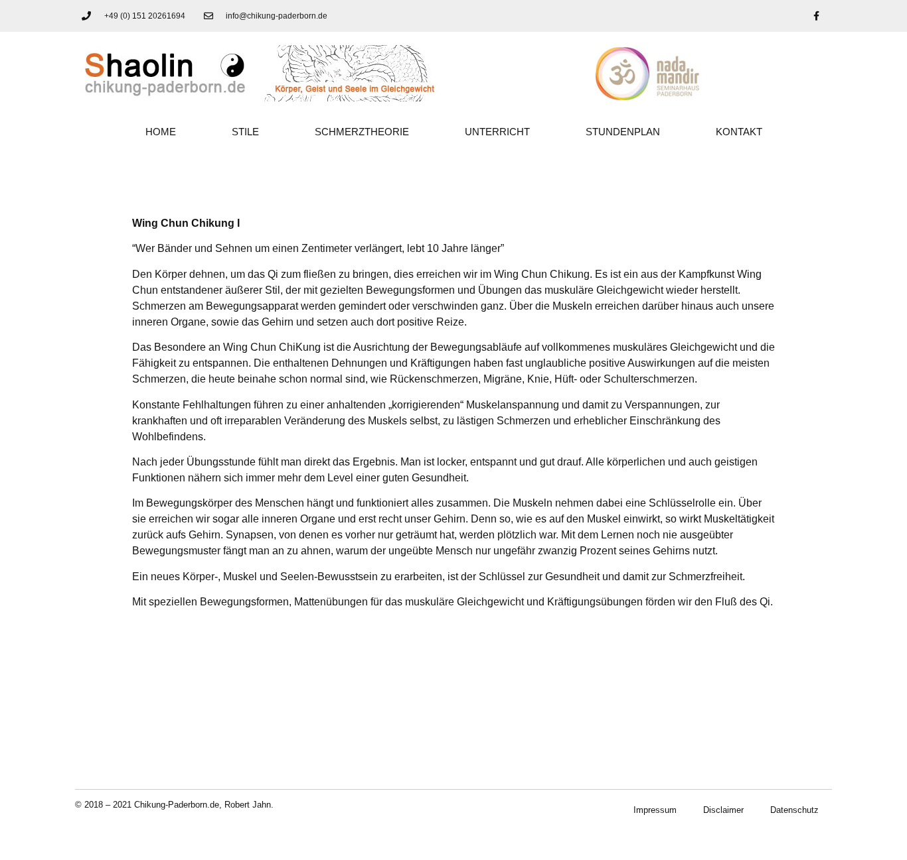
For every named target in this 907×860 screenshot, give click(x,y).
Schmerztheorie (362, 131)
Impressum (655, 810)
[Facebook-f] (816, 16)
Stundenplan (623, 131)
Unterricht (497, 131)
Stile (245, 131)
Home (160, 131)
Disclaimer (723, 810)
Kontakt (739, 131)
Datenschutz (794, 810)
